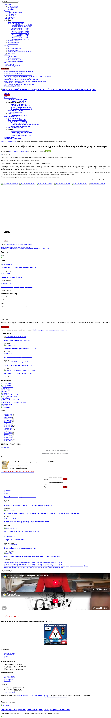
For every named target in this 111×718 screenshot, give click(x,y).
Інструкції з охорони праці (20, 131)
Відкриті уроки (11, 141)
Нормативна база (10, 64)
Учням (6, 45)
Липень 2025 (8, 433)
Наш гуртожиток (13, 8)
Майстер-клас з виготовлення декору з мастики (19, 84)
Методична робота (10, 116)
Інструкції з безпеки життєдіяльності (23, 134)
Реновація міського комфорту (13, 82)
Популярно (7, 490)
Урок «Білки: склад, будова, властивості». (20, 497)
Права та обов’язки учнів (16, 47)
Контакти (7, 62)
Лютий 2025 (7, 440)
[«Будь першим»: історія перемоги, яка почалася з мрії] (4, 391)
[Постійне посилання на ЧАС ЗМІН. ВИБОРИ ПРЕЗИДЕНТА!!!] (17, 362)
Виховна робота (10, 98)
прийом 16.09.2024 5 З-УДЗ (20, 31)
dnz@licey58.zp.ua (9, 692)
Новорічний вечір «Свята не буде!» (17, 340)
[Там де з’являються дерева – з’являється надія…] (4, 405)
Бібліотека (11, 113)
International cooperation (12, 138)
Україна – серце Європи (12, 86)
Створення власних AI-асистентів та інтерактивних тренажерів (28, 505)
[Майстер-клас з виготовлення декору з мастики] (9, 396)
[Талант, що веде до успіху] (5, 407)
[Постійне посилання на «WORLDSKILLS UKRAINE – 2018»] (20, 370)
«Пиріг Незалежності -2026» (13, 73)
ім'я (2, 300)
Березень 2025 (8, 439)
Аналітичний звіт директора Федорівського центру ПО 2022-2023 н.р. (25, 248)
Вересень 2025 (8, 429)
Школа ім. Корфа (13, 6)
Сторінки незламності (18, 104)
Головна (7, 93)
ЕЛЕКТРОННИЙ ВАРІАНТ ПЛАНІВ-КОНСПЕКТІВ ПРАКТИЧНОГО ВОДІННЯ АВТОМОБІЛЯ (41, 513)
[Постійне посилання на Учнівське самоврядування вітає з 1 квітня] (9, 345)
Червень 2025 (8, 434)
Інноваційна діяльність (16, 127)
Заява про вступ (13, 44)
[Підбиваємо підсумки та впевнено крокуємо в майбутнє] (14, 402)
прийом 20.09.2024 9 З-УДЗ (20, 37)
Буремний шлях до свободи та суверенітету (18, 75)
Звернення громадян (10, 676)
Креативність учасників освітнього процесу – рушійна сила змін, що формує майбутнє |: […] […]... (33, 562)
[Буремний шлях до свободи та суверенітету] (7, 387)
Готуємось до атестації (19, 123)
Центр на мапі (8, 679)
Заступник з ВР (12, 15)
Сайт (2, 306)
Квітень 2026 (8, 418)
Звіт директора (12, 14)
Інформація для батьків (15, 61)
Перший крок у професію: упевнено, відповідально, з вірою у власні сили (27, 76)
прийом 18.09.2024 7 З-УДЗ (20, 34)
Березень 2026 (8, 420)
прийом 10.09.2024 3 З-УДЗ (20, 28)
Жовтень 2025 (8, 428)
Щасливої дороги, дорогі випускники (15, 247)
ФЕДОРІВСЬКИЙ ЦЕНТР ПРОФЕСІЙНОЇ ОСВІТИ (33, 695)
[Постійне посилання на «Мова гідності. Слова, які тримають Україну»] (7, 264)
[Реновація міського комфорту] (9, 394)
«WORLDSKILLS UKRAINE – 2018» (18, 373)
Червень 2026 (8, 415)
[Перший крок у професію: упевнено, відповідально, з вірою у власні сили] (5, 388)
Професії (6, 656)
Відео (6, 96)
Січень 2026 (7, 423)
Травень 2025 (8, 436)
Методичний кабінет (15, 118)
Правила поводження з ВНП (21, 135)
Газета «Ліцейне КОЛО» (19, 115)
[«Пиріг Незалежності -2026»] (6, 385)
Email (2, 303)
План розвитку (9, 137)
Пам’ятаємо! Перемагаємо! (20, 106)
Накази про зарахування (16, 23)
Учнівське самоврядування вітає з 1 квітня (20, 348)
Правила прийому (13, 40)
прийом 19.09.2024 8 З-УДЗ (20, 36)
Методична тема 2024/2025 (17, 120)
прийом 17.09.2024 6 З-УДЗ (20, 33)
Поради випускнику (14, 50)
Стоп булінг (11, 53)
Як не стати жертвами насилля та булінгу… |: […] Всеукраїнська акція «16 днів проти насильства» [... (34, 567)
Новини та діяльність (18, 101)
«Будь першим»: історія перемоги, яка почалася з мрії (21, 79)
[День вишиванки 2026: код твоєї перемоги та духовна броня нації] (5, 393)
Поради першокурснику (15, 48)
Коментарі (7, 493)
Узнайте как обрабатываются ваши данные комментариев (50, 330)
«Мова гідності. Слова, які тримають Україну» (18, 71)
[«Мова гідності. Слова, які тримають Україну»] (7, 383)
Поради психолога (14, 58)
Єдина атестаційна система (20, 126)
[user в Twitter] (1, 257)
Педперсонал (8, 19)
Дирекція (7, 11)
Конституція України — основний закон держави (19, 78)
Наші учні (11, 9)
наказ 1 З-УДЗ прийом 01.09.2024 (22, 25)
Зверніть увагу (12, 56)
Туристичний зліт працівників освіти (18, 357)
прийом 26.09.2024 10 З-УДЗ (20, 39)
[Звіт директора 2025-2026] (7, 404)
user (10, 151)
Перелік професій (13, 42)
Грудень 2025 (8, 425)
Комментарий (5, 319)
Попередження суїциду (15, 59)
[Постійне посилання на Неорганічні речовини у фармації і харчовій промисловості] (11, 518)
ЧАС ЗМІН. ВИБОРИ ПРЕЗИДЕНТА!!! (19, 365)
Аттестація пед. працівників (17, 121)
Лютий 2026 (7, 422)
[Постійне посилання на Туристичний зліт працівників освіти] (8, 353)
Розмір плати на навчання (16, 22)
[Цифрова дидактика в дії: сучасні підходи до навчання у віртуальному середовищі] (5, 401)
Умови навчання (9, 654)
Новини (7, 95)
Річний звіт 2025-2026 (15, 12)
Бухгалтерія (11, 17)
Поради (6, 658)
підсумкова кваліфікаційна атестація (21, 244)
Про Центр (7, 4)
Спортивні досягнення (15, 112)
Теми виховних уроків (15, 110)
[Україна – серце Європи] (5, 398)
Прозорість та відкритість (12, 66)
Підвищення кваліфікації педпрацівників (25, 124)
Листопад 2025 (8, 426)
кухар (8, 244)
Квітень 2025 (8, 437)
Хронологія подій (9, 677)
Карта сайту (7, 681)
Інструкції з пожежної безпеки (21, 132)
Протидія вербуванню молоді (21, 109)
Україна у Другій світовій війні (21, 107)
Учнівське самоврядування (17, 99)
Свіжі (5, 492)
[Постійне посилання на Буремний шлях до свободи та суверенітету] (7, 283)
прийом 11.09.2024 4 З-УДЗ (20, 29)
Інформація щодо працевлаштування (20, 51)
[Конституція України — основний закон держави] (5, 390)
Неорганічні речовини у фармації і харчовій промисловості (26, 522)
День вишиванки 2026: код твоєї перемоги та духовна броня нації (25, 81)
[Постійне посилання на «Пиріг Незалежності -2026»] (6, 273)
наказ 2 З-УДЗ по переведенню (21, 26)
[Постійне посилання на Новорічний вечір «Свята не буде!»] (15, 337)
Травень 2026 (8, 417)
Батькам (7, 55)
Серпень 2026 (8, 414)
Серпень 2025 (8, 431)
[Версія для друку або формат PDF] (48, 151)
